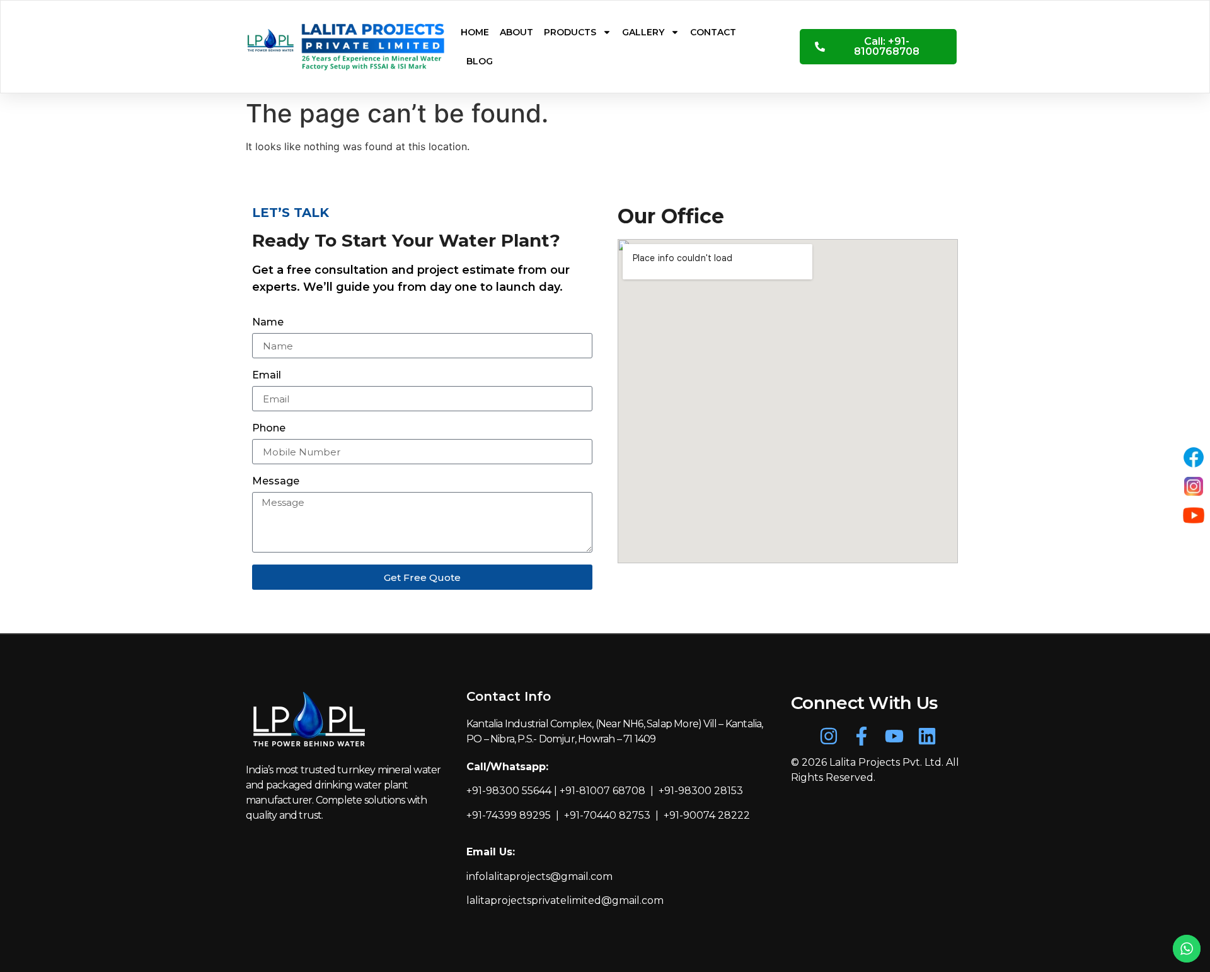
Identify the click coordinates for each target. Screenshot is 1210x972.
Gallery (643, 32)
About (516, 32)
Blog (479, 61)
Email (266, 375)
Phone (268, 428)
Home (475, 32)
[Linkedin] (927, 736)
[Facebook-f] (861, 736)
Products (570, 32)
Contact (713, 32)
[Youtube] (894, 736)
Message (275, 481)
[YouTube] (1193, 515)
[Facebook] (1193, 457)
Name (268, 322)
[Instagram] (828, 736)
